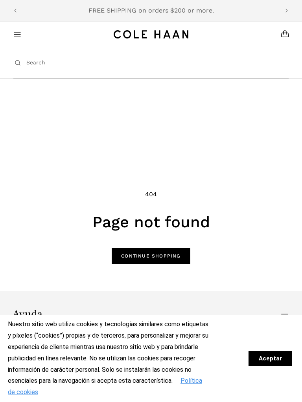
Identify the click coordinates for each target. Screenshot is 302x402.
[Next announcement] (286, 10)
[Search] (17, 62)
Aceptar (270, 358)
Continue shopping (150, 256)
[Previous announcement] (15, 10)
